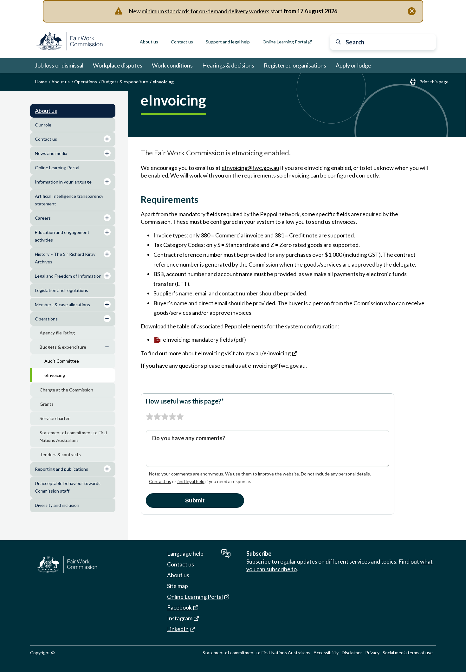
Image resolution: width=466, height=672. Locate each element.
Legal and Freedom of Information (68, 276)
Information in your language (63, 181)
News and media (51, 153)
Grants (47, 404)
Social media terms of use (408, 652)
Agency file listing (57, 332)
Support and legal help (228, 41)
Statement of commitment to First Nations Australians (73, 436)
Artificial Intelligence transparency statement (69, 199)
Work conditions (172, 65)
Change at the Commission (66, 389)
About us (149, 41)
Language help (185, 553)
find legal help (190, 481)
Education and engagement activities (62, 235)
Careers (43, 218)
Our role (43, 124)
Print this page (434, 81)
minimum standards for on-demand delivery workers (205, 11)
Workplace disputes (117, 65)
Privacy (372, 652)
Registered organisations (295, 65)
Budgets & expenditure (124, 81)
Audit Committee (61, 361)
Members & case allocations (62, 304)
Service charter (55, 418)
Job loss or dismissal (59, 65)
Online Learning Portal (57, 167)
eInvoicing (54, 375)
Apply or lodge (353, 65)
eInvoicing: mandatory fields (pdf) (205, 339)
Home (41, 81)
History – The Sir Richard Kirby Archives (65, 257)
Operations (85, 81)
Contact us (182, 41)
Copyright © (42, 652)
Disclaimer (352, 652)
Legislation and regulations (61, 290)
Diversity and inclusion (57, 505)
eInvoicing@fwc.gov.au (250, 167)
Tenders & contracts (60, 454)
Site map (177, 585)
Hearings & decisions (228, 65)
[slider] (165, 417)
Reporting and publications (61, 469)
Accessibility (326, 652)
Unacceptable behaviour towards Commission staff (67, 487)
